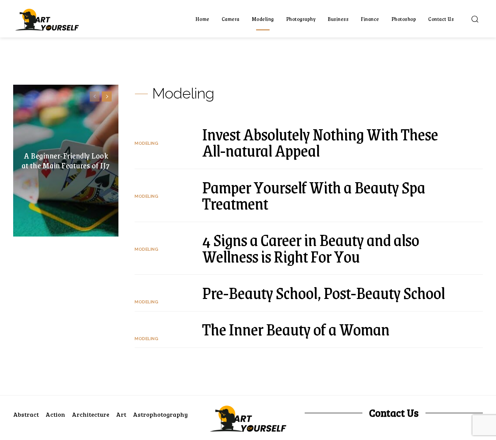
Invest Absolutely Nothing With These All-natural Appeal (320, 142)
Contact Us (394, 413)
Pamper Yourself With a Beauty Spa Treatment (313, 195)
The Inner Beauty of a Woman (295, 328)
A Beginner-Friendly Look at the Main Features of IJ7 (66, 160)
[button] (475, 19)
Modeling (146, 143)
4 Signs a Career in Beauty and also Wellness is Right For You (310, 248)
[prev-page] (95, 96)
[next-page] (107, 96)
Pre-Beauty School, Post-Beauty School (323, 292)
